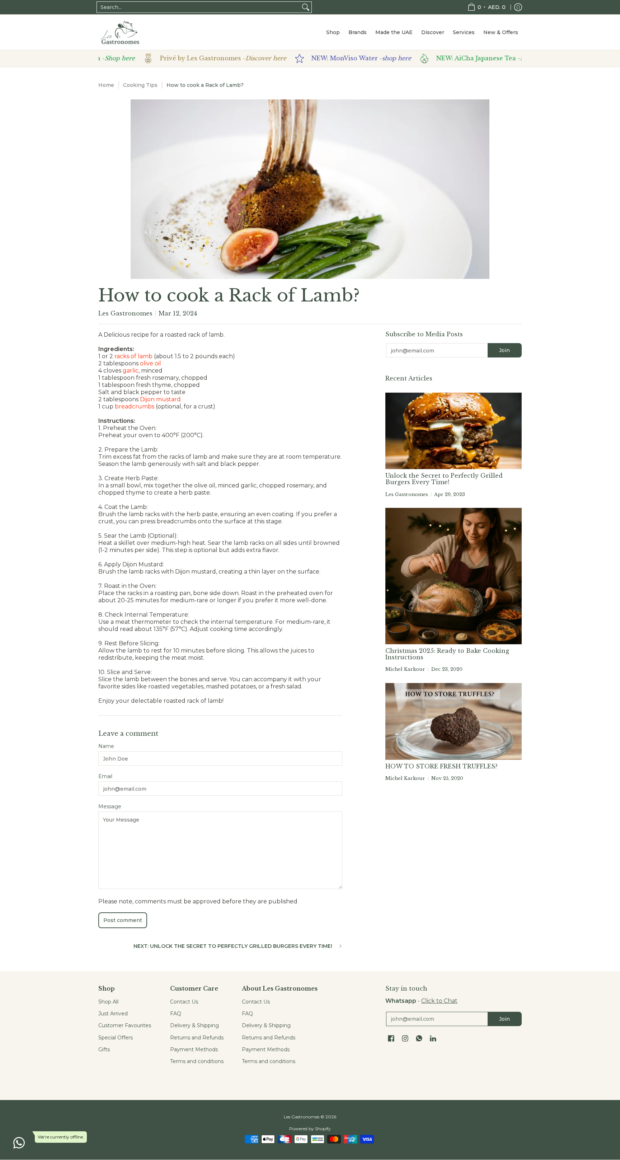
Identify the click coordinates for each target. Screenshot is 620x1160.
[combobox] (198, 7)
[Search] (305, 7)
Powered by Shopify (310, 1128)
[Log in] (518, 7)
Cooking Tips (140, 85)
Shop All (108, 1001)
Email (105, 776)
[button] (391, 1038)
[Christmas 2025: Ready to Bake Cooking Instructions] (453, 576)
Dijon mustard (160, 399)
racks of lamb (133, 356)
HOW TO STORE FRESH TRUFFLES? (441, 766)
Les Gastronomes (301, 1116)
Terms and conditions (197, 1061)
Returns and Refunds (197, 1037)
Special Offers (115, 1037)
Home (106, 85)
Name (106, 746)
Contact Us (184, 1001)
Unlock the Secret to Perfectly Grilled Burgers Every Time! (444, 479)
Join (504, 350)
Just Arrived (113, 1013)
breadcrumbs (134, 406)
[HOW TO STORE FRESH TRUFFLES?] (453, 721)
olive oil (150, 363)
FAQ (175, 1013)
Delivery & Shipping (194, 1025)
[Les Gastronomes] (119, 32)
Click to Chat (439, 1000)
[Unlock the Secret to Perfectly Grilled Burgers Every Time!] (453, 431)
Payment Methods (194, 1049)
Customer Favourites (124, 1025)
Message (109, 806)
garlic (130, 370)
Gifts (104, 1049)
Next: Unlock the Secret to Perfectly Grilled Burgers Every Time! (232, 946)
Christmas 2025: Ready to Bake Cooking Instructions (447, 654)
